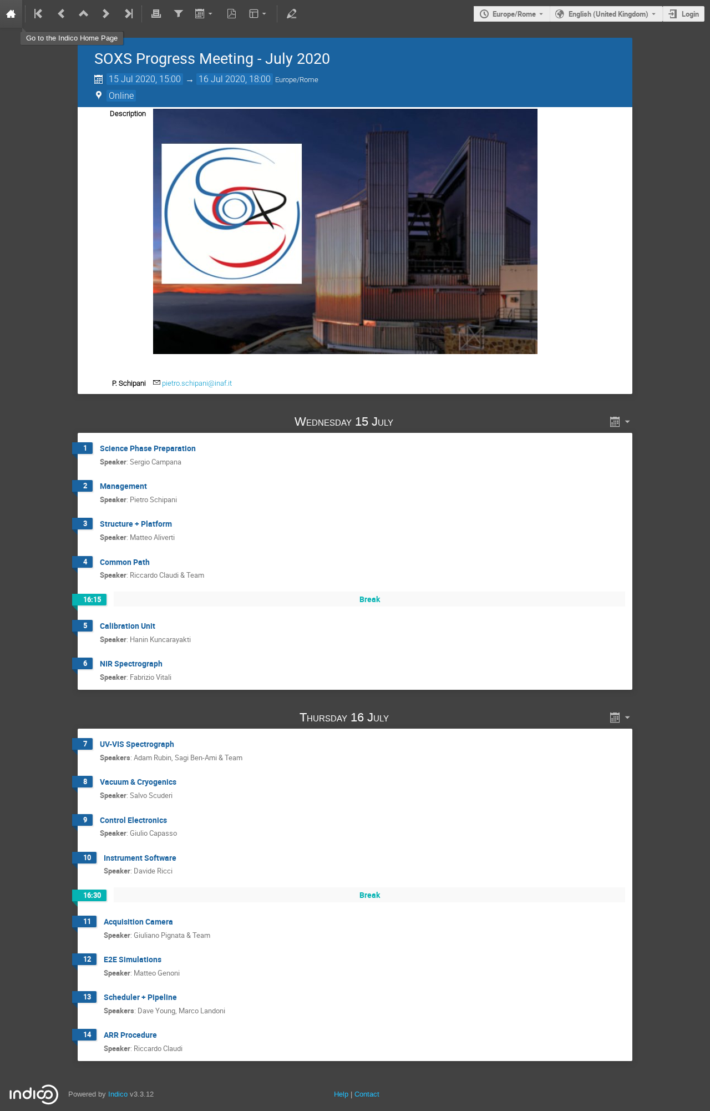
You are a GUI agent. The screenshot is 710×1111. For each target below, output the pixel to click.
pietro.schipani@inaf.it (197, 383)
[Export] (205, 14)
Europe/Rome (514, 14)
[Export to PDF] (232, 14)
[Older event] (61, 14)
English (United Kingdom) (608, 14)
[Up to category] (84, 14)
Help (341, 1094)
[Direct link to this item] (409, 421)
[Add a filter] (178, 14)
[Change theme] (259, 14)
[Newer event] (106, 14)
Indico (118, 1094)
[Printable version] (156, 14)
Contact (366, 1094)
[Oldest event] (39, 14)
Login (690, 14)
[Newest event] (127, 14)
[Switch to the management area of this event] (291, 14)
